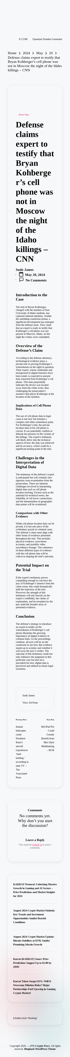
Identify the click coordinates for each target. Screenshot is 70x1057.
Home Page (24, 115)
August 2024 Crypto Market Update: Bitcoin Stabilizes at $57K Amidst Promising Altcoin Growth (33, 940)
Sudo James (28, 695)
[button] (30, 702)
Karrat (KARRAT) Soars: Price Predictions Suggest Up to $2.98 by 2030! (32, 963)
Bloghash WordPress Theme (40, 1049)
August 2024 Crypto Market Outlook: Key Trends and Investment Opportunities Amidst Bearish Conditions (34, 916)
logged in (37, 844)
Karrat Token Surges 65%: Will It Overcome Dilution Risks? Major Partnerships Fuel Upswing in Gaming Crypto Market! (34, 987)
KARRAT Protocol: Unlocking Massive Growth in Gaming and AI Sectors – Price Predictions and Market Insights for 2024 (35, 890)
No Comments (36, 280)
